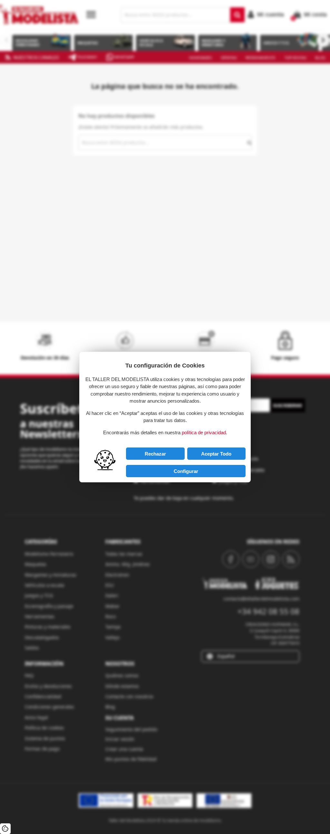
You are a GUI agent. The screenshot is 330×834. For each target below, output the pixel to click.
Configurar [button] (186, 471)
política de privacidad (204, 432)
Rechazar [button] (155, 454)
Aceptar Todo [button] (216, 454)
